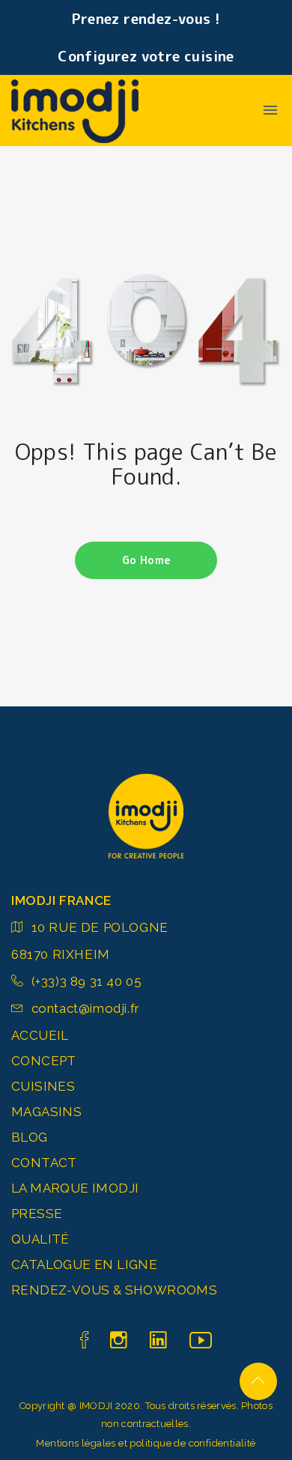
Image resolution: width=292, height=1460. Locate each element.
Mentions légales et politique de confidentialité (145, 1443)
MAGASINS (46, 1111)
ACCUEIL (40, 1035)
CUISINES (43, 1086)
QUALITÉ (40, 1239)
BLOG (29, 1137)
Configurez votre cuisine (146, 56)
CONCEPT (43, 1060)
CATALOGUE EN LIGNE (84, 1264)
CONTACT (44, 1162)
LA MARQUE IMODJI (75, 1188)
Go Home (146, 560)
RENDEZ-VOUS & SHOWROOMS (114, 1289)
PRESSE (36, 1213)
